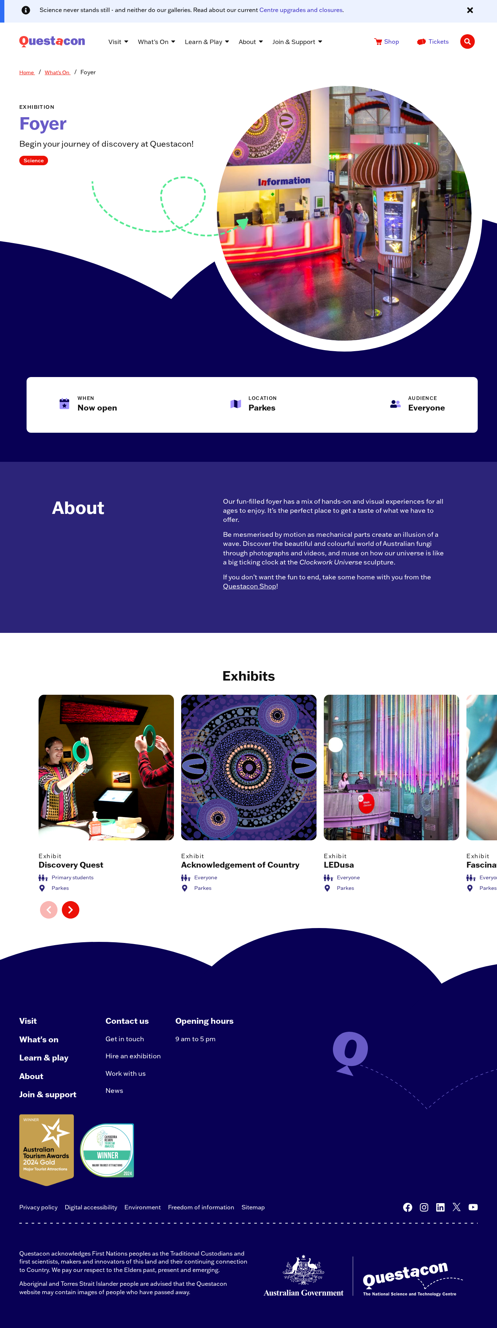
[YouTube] (473, 1207)
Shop (391, 41)
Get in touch (125, 1039)
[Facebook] (407, 1207)
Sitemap (253, 1207)
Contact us (127, 1020)
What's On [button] (153, 41)
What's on (39, 1039)
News (114, 1090)
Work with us (126, 1073)
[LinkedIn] (440, 1207)
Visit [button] (115, 41)
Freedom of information (201, 1207)
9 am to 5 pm (195, 1039)
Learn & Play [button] (203, 41)
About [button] (247, 41)
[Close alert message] (470, 10)
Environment (142, 1207)
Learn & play (43, 1057)
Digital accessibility (91, 1207)
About (31, 1076)
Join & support (47, 1094)
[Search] (467, 41)
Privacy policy (38, 1207)
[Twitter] (456, 1207)
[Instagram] (424, 1207)
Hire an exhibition (133, 1056)
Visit (28, 1020)
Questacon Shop (249, 586)
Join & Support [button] (294, 41)
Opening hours (204, 1020)
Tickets (439, 41)
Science (34, 160)
